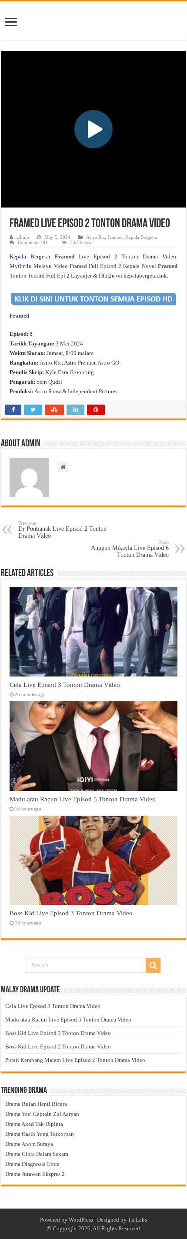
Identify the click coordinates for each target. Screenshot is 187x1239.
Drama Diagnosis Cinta (32, 1164)
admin (23, 237)
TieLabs (137, 1219)
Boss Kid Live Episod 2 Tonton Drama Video (58, 1046)
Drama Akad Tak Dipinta (34, 1124)
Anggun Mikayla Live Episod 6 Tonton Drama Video (130, 548)
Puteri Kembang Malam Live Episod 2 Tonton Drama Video (75, 1060)
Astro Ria (95, 237)
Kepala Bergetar (141, 237)
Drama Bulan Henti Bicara (36, 1104)
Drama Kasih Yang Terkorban (39, 1134)
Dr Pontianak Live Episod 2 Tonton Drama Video (62, 529)
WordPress (81, 1219)
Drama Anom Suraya (29, 1144)
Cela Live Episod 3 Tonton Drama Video (65, 684)
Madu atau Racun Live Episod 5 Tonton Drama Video (83, 799)
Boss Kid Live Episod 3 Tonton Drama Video (71, 913)
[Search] (153, 965)
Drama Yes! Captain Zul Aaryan (42, 1114)
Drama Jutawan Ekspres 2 (35, 1174)
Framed (115, 237)
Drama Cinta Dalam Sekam (36, 1154)
